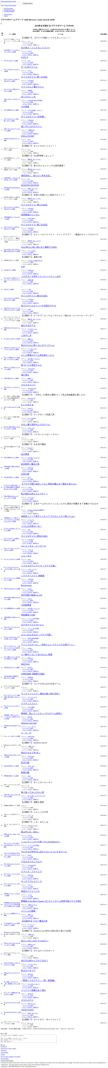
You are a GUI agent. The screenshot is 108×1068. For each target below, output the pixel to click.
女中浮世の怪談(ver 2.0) (31, 595)
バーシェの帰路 (28, 911)
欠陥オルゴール (32, 905)
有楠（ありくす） (33, 188)
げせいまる (31, 428)
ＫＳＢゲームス (32, 329)
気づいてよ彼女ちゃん (31, 365)
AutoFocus (31, 270)
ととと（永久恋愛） (34, 618)
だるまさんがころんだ (31, 861)
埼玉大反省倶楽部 (33, 638)
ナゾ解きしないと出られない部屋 (36, 654)
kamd (29, 309)
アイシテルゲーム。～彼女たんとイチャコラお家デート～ (48, 644)
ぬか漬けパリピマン (34, 359)
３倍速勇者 (26, 605)
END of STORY (27, 136)
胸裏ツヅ (30, 339)
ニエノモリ (26, 556)
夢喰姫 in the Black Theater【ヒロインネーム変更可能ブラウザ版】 (51, 901)
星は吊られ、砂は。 (30, 832)
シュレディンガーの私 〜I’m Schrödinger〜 (41, 842)
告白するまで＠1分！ (31, 753)
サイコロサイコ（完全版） (33, 116)
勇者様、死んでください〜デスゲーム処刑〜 (41, 713)
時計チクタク (32, 1004)
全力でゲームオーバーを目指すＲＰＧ (38, 306)
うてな (30, 895)
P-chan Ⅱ (30, 448)
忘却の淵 (25, 474)
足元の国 (25, 762)
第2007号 (30, 994)
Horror (7, 5)
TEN (29, 139)
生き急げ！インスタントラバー (35, 48)
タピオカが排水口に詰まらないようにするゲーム (44, 852)
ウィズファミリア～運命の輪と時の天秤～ (40, 694)
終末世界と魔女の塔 (30, 464)
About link (3, 1050)
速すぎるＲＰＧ (28, 325)
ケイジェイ (31, 924)
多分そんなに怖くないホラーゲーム (37, 345)
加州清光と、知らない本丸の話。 (36, 175)
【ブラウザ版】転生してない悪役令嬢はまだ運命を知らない (49, 484)
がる (29, 61)
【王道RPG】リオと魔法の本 (34, 921)
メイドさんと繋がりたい (32, 87)
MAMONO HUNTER (30, 185)
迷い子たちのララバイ (31, 126)
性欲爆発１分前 (28, 615)
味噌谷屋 (30, 280)
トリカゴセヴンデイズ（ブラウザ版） (39, 566)
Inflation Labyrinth (29, 723)
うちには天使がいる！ (31, 526)
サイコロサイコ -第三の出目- (34, 205)
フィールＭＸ (32, 250)
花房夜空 (30, 677)
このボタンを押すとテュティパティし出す (41, 276)
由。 (29, 179)
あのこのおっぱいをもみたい (34, 941)
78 (28, 786)
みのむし (30, 408)
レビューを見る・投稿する (30, 55)
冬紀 (29, 530)
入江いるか (31, 766)
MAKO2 (30, 667)
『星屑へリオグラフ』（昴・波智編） (38, 980)
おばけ (30, 589)
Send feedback (5, 1058)
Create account (8, 14)
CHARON (31, 80)
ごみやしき (26, 335)
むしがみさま (27, 405)
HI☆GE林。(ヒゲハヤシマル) (36, 796)
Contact (3, 1054)
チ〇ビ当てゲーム (29, 67)
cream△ (30, 598)
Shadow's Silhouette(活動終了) (36, 510)
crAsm (29, 487)
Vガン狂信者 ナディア (35, 110)
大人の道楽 (31, 707)
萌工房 (30, 717)
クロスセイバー (28, 385)
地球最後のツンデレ (30, 215)
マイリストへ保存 (27, 53)
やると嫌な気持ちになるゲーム (35, 424)
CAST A (24, 57)
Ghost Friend (31, 218)
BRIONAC (25, 664)
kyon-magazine (32, 865)
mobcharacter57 (32, 388)
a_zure (29, 289)
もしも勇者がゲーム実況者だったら (37, 355)
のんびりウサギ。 (33, 825)
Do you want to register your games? (10, 1056)
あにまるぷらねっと (34, 984)
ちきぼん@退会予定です (35, 260)
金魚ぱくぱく (32, 944)
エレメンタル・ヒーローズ (33, 546)
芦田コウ (30, 658)
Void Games (31, 756)
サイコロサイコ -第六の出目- (34, 296)
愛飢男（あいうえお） (34, 159)
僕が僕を (25, 375)
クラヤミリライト (29, 703)
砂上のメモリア (28, 970)
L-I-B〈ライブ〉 (33, 569)
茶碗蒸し (30, 90)
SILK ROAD (31, 398)
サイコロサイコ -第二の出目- (34, 224)
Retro (14, 5)
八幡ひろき (31, 746)
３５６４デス (27, 1000)
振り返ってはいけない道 (32, 792)
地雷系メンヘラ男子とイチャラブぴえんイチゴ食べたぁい (48, 516)
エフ (29, 41)
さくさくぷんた (32, 697)
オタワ (30, 51)
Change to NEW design (7, 1060)
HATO (29, 855)
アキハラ (30, 549)
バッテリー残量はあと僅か (33, 990)
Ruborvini (30, 467)
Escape (11, 5)
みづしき (30, 815)
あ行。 (30, 477)
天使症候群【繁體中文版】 (33, 674)
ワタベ (30, 70)
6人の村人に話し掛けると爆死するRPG (39, 247)
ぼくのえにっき (28, 97)
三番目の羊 (31, 130)
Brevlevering (26, 585)
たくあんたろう (32, 349)
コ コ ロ (26, 733)
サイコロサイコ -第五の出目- (34, 536)
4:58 (23, 267)
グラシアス (31, 497)
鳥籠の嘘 (25, 772)
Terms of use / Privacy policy (8, 1048)
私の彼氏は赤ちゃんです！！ (34, 494)
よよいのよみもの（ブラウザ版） (36, 635)
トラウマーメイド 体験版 (32, 576)
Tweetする (4, 1046)
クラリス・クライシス (31, 871)
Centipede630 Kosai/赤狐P (35, 100)
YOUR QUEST (27, 1010)
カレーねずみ (32, 418)
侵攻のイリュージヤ (30, 891)
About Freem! (4, 1052)
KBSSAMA (31, 736)
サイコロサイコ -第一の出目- (34, 77)
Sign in (6, 16)
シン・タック (32, 726)
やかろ (30, 835)
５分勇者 (25, 107)
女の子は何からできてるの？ (34, 960)
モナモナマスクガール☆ (32, 625)
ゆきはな (30, 974)
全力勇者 (25, 454)
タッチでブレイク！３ (31, 881)
